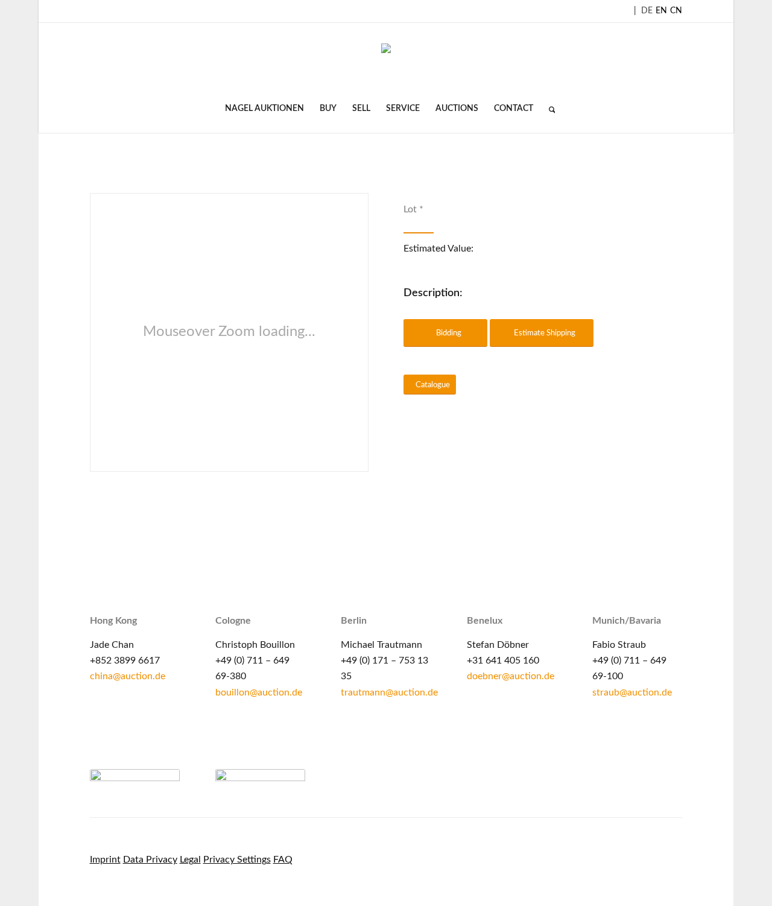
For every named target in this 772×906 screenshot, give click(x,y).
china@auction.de (127, 676)
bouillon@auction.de (258, 692)
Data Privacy (150, 859)
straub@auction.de (632, 692)
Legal (190, 859)
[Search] (548, 108)
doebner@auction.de (510, 676)
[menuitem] (264, 108)
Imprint (105, 859)
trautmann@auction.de (389, 692)
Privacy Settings (237, 859)
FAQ (283, 859)
